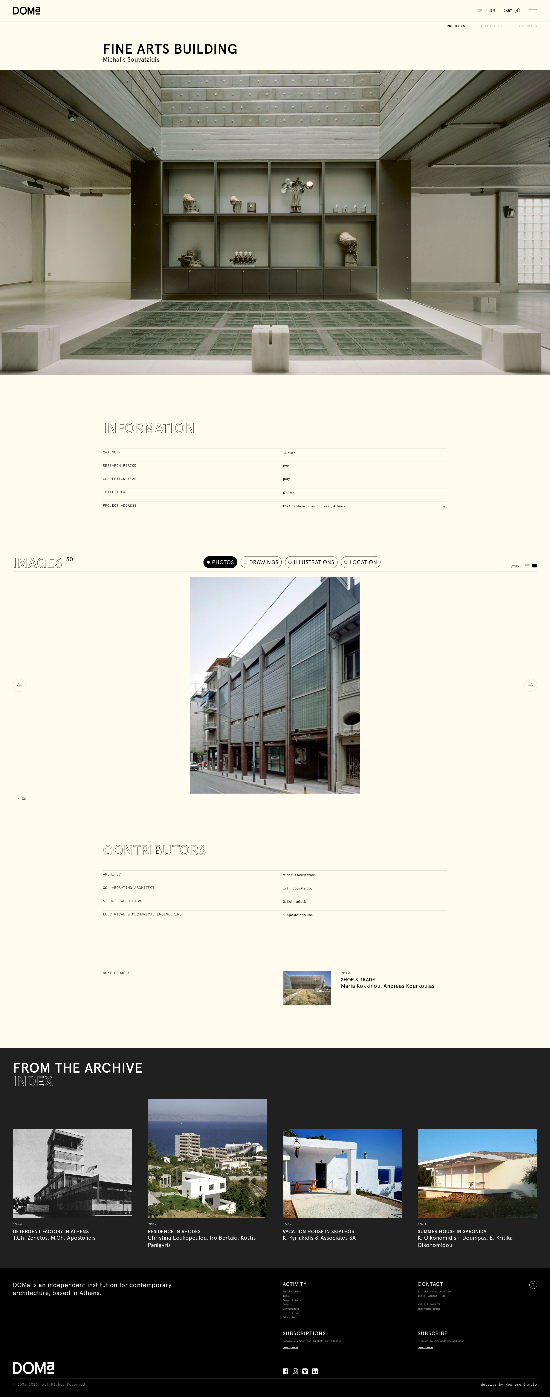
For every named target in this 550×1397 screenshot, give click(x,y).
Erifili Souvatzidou (298, 888)
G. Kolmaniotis (295, 901)
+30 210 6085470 (429, 1304)
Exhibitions (291, 1313)
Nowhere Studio (521, 1384)
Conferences (291, 1309)
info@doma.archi (429, 1309)
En (492, 10)
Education (289, 1317)
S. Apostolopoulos (298, 915)
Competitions (292, 1300)
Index (286, 1296)
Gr (480, 10)
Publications (292, 1292)
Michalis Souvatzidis (299, 875)
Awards (287, 1304)
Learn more (290, 1347)
